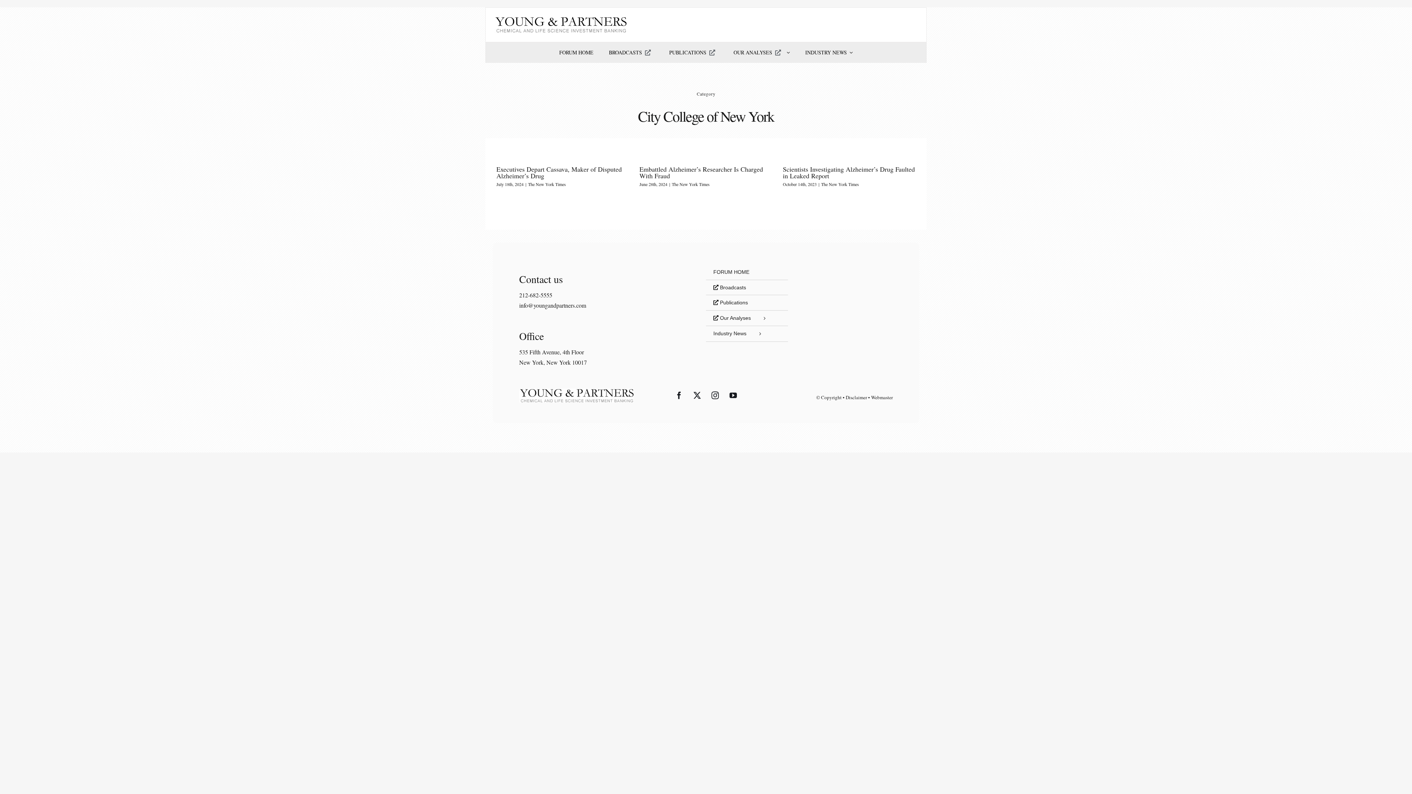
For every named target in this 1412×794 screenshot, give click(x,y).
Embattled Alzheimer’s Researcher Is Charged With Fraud (701, 172)
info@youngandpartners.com (552, 305)
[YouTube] (733, 396)
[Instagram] (715, 396)
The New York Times (547, 184)
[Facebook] (679, 396)
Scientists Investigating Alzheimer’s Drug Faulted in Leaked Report (849, 172)
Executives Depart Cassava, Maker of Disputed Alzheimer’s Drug (559, 172)
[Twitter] (697, 396)
